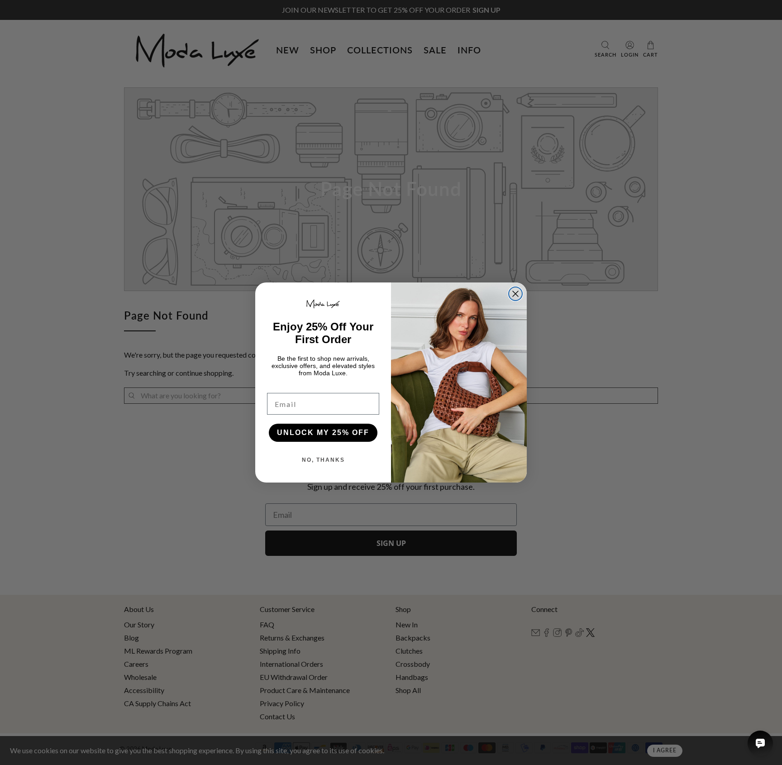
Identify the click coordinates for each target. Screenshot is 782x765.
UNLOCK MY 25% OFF (323, 432)
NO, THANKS (323, 460)
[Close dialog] (515, 294)
